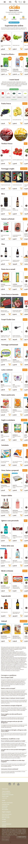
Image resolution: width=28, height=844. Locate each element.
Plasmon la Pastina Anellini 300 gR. (6, 286)
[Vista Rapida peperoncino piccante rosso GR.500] (10, 156)
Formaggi (4, 819)
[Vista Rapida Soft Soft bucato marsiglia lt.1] (21, 558)
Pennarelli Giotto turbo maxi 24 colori (5, 462)
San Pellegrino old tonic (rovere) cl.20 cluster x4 (5, 512)
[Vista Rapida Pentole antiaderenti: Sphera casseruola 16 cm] (21, 332)
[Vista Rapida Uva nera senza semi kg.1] (10, 116)
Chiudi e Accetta (22, 837)
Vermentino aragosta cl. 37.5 (5, 261)
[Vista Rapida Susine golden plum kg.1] (21, 116)
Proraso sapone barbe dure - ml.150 (17, 537)
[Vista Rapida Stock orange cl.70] (10, 608)
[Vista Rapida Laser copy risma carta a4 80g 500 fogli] (21, 457)
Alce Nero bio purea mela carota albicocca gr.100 (5, 587)
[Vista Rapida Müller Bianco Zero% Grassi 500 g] (10, 382)
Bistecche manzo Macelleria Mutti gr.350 (5, 311)
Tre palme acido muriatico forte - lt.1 (5, 562)
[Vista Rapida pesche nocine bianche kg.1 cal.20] (10, 41)
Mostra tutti (14, 99)
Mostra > (25, 103)
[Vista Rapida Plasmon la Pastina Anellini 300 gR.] (10, 281)
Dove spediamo (5, 809)
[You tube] (18, 784)
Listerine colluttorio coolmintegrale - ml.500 (5, 537)
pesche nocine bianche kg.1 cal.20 (6, 46)
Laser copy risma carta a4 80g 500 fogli (17, 462)
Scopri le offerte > (8, 54)
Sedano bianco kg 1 (16, 45)
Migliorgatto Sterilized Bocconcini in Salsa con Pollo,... (17, 638)
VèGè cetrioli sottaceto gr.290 (5, 437)
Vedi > (25, 345)
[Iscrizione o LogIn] (20, 2)
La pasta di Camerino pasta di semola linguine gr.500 (17, 286)
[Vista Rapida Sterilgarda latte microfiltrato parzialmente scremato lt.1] (21, 66)
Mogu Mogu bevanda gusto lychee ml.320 (17, 512)
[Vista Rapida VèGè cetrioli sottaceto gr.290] (10, 432)
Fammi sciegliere (5, 839)
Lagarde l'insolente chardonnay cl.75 (16, 261)
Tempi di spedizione (6, 791)
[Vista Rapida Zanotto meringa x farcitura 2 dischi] (21, 482)
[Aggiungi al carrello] (9, 48)
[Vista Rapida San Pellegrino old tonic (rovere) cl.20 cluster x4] (10, 508)
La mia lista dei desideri (6, 824)
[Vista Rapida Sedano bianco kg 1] (21, 41)
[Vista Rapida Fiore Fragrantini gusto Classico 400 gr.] (10, 407)
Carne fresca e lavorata (6, 814)
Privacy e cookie (5, 796)
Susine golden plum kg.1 (17, 119)
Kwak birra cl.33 (15, 210)
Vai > (26, 269)
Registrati (4, 825)
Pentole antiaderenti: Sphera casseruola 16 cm (17, 336)
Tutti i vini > (24, 244)
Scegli (16, 835)
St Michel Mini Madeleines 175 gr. (17, 412)
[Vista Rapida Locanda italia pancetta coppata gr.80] (21, 231)
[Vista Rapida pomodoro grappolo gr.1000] (21, 156)
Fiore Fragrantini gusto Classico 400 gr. (5, 412)
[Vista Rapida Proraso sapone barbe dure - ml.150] (21, 533)
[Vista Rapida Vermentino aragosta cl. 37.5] (10, 256)
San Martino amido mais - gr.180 (5, 487)
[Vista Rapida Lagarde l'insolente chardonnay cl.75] (21, 256)
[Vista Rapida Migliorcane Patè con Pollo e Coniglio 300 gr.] (10, 633)
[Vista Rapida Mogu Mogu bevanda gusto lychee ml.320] (21, 508)
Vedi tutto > (24, 420)
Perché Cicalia (5, 806)
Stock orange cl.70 (4, 612)
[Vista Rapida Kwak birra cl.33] (21, 206)
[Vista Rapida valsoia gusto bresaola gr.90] (10, 231)
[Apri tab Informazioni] (24, 2)
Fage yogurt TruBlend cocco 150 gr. (16, 386)
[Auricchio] (8, 94)
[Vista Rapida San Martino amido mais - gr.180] (10, 482)
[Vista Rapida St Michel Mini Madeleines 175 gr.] (21, 407)
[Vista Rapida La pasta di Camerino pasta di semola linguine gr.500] (21, 281)
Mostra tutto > (23, 621)
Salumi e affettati (5, 816)
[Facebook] (14, 784)
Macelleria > (24, 294)
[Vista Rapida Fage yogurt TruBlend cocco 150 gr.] (21, 382)
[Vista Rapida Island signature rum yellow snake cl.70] (21, 608)
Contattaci (4, 827)
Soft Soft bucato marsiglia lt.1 (17, 562)
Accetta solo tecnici (5, 837)
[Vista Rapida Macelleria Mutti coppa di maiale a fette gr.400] (21, 306)
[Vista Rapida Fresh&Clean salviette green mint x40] (10, 66)
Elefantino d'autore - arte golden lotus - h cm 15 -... (5, 336)
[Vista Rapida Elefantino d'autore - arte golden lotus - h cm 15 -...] (10, 332)
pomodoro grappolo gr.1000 (17, 160)
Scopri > (25, 219)
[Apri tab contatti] (10, 2)
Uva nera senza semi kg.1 (5, 119)
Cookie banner (4, 798)
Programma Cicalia (5, 804)
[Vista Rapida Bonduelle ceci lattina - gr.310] (21, 432)
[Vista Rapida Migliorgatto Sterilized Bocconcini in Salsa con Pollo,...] (21, 633)
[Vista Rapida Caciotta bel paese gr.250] (21, 181)
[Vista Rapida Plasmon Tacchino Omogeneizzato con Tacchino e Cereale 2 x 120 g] (21, 583)
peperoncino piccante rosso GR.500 (6, 160)
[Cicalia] (14, 7)
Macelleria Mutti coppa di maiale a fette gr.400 (17, 311)
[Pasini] (3, 94)
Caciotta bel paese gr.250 (17, 185)
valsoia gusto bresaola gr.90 (5, 236)
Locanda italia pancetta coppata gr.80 (17, 236)
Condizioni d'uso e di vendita (7, 794)
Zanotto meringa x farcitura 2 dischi (17, 487)
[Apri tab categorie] (4, 2)
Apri (26, 395)
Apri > (25, 143)
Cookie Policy (9, 835)
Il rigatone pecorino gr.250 (5, 185)
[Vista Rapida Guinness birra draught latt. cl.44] (10, 206)
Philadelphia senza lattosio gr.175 (6, 361)
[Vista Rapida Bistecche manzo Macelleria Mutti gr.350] (10, 306)
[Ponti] (14, 94)
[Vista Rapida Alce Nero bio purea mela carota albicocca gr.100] (10, 583)
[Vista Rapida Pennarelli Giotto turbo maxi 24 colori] (10, 457)
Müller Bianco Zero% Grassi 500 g (6, 386)
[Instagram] (10, 784)
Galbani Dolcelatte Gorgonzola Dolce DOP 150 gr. (17, 362)
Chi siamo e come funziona (7, 802)
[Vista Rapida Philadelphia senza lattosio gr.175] (10, 357)
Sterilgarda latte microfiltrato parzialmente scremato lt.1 (17, 72)
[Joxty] (25, 94)
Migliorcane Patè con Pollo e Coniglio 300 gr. (5, 638)
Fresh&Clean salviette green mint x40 (5, 71)
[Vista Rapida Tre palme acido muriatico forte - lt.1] (10, 558)
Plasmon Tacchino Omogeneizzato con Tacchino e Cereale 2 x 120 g (17, 588)
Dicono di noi (4, 808)
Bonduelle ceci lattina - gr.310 (17, 437)
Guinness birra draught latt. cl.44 (6, 210)
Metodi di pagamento (6, 793)
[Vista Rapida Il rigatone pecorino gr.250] (10, 181)
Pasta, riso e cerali (5, 817)
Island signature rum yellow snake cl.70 (16, 613)
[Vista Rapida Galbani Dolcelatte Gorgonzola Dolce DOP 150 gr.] (21, 357)
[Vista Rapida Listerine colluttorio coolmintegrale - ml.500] (10, 533)
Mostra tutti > (24, 169)
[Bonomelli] (19, 94)
